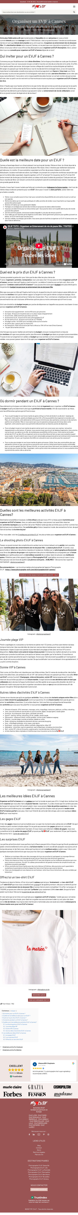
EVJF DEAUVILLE (35, 1117)
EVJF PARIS (42, 1115)
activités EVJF (22, 700)
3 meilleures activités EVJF (28, 535)
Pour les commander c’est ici (39, 1000)
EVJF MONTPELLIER (37, 1121)
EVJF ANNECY (43, 1119)
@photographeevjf (17, 562)
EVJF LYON (33, 1115)
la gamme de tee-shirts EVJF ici (34, 892)
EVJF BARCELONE (40, 1123)
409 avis (20, 1073)
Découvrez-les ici (39, 995)
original (36, 884)
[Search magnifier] (74, 12)
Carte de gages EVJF (21, 834)
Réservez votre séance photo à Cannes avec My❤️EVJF (39, 575)
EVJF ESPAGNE (34, 1125)
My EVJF (21, 27)
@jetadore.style (43, 989)
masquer (13, 1011)
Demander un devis (39, 1189)
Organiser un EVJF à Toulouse (13, 1047)
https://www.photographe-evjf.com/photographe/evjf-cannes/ (30, 569)
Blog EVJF (31, 27)
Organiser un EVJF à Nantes (12, 1050)
